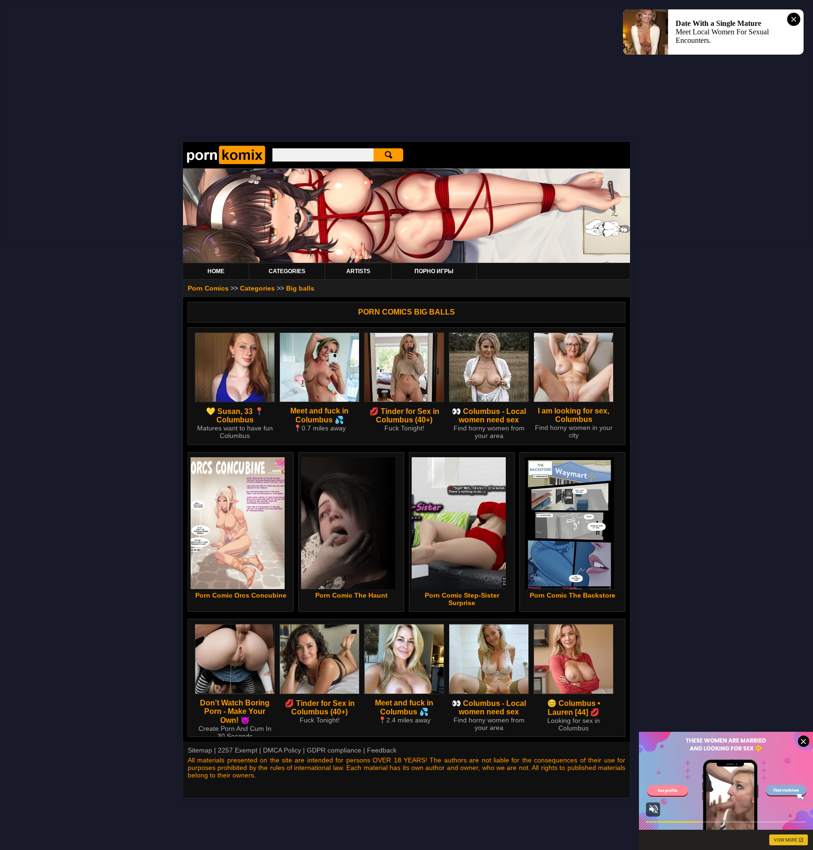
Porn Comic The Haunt (351, 595)
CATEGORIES (287, 271)
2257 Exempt (237, 750)
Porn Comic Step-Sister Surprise (462, 599)
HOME (215, 271)
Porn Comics (208, 288)
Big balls (300, 288)
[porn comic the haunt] (348, 523)
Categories (257, 288)
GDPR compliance (334, 750)
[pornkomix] (226, 162)
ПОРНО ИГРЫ (434, 271)
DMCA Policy (282, 750)
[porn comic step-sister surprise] (459, 523)
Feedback (382, 750)
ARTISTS (358, 271)
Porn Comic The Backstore (572, 595)
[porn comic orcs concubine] (237, 523)
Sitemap (200, 750)
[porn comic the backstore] (569, 523)
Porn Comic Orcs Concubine (241, 595)
